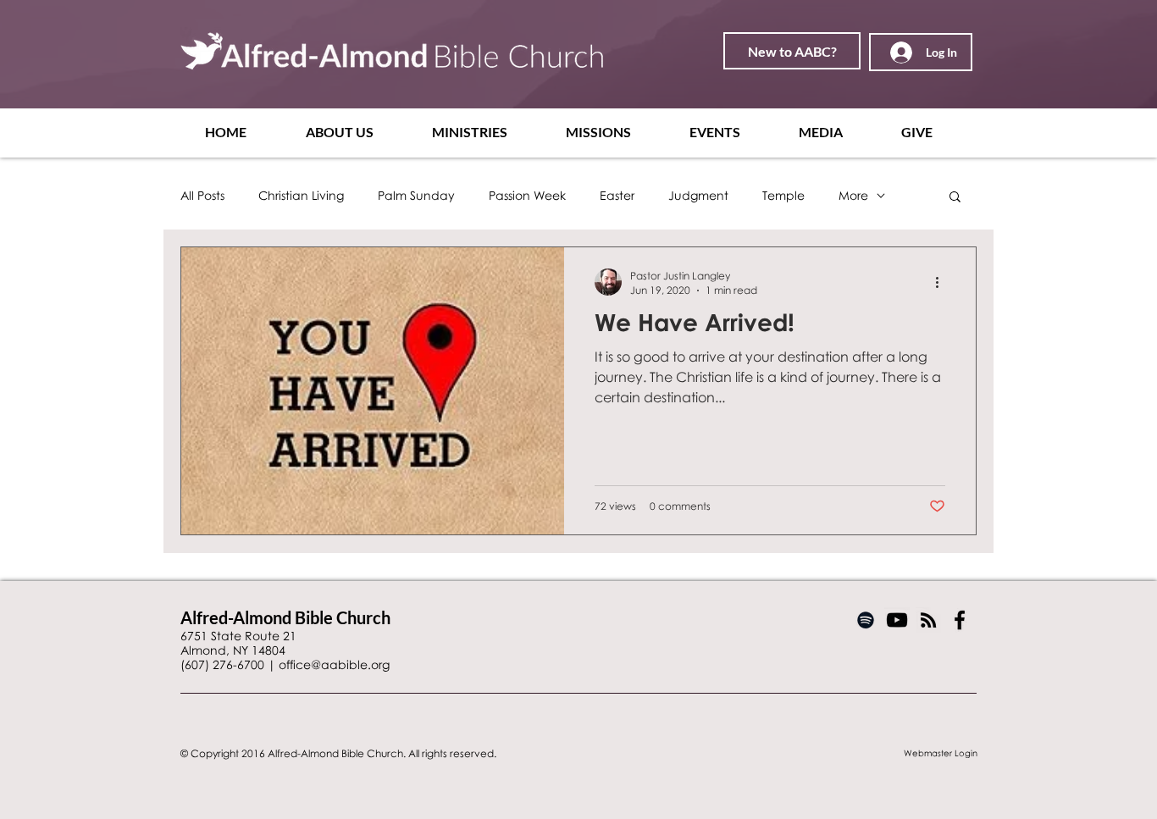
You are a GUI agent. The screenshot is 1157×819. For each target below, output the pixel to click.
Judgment (698, 195)
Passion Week (527, 195)
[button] (356, 131)
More (853, 195)
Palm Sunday (416, 195)
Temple (783, 195)
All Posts (202, 195)
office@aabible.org (334, 664)
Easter (617, 195)
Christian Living (301, 195)
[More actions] (943, 282)
